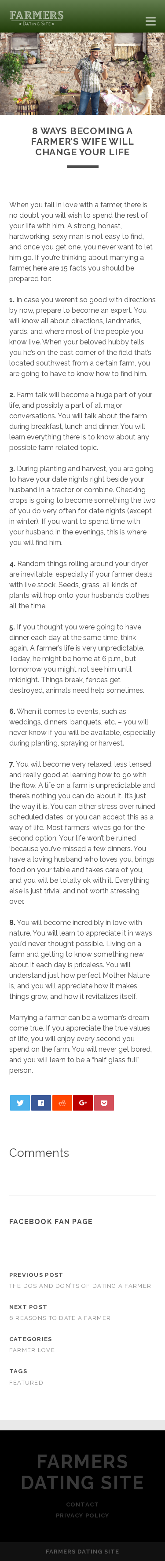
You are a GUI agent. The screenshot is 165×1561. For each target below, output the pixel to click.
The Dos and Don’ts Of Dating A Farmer (80, 1286)
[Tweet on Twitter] (20, 1103)
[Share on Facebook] (41, 1103)
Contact (82, 1504)
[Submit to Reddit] (62, 1103)
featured (26, 1382)
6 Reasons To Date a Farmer (60, 1318)
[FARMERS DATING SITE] (37, 22)
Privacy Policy (82, 1515)
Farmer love (32, 1350)
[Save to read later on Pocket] (104, 1103)
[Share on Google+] (83, 1103)
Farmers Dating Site (83, 1472)
